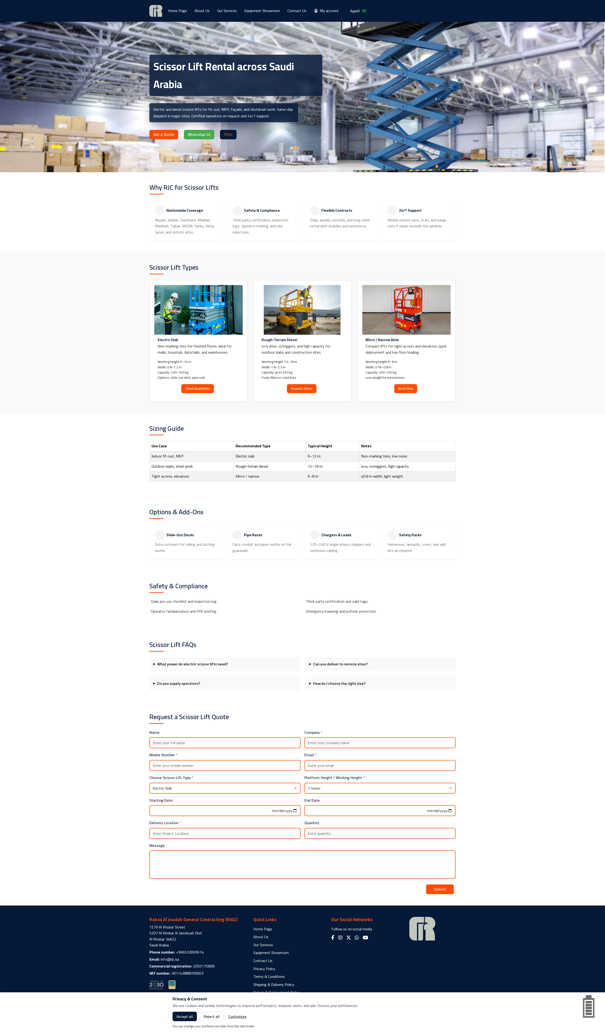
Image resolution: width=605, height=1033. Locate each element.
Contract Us (297, 10)
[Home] (155, 11)
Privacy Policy (264, 968)
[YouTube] (365, 937)
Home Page (177, 10)
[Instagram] (340, 937)
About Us (202, 10)
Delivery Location (165, 823)
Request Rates (301, 388)
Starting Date (161, 800)
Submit (440, 889)
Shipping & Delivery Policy (273, 984)
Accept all (185, 1016)
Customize (237, 1016)
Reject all (212, 1016)
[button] (326, 11)
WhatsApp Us (199, 134)
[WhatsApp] (357, 937)
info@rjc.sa (170, 959)
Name (154, 733)
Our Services (263, 944)
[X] (348, 937)
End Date (312, 800)
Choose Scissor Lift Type (171, 778)
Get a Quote (163, 134)
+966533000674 (190, 952)
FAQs (228, 134)
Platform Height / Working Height (334, 778)
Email (310, 755)
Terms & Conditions (269, 976)
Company (313, 733)
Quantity (311, 823)
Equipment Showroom (262, 10)
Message (157, 846)
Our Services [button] (227, 10)
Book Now (405, 388)
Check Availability (197, 388)
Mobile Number (163, 755)
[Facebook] (332, 937)
